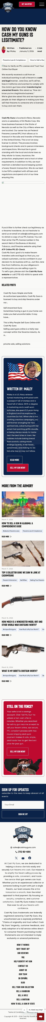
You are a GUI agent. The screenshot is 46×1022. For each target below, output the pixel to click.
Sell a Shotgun (23, 999)
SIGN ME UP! (23, 814)
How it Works (23, 944)
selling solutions (23, 344)
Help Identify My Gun (23, 961)
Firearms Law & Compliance (14, 60)
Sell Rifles (23, 580)
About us (23, 970)
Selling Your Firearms (37, 580)
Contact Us (23, 966)
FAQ (23, 957)
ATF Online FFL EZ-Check (13, 250)
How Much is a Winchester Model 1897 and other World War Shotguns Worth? (22, 623)
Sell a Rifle (23, 995)
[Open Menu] (41, 4)
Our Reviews (23, 953)
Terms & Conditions (16, 1012)
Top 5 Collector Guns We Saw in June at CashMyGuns (21, 574)
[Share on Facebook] (29, 858)
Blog (23, 982)
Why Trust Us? (22, 949)
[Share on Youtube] (23, 858)
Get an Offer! (27, 4)
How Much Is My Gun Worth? (29, 629)
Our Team (23, 974)
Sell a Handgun (23, 991)
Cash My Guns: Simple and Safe (17, 293)
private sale (9, 344)
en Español (23, 978)
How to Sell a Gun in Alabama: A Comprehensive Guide (17, 525)
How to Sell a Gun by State (23, 1003)
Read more (6, 537)
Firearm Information (10, 580)
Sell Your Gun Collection (23, 987)
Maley (13, 51)
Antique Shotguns (9, 629)
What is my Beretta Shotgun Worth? (20, 671)
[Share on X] (16, 858)
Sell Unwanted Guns (12, 308)
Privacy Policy (32, 1012)
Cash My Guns (8, 118)
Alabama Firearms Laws (11, 531)
